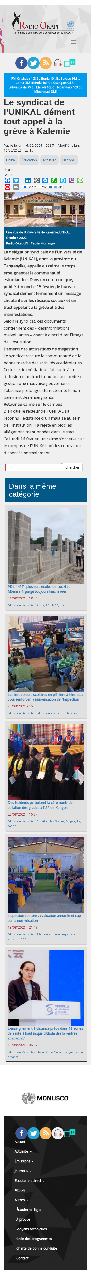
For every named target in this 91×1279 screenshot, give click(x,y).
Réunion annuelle (48, 934)
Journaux (22, 1170)
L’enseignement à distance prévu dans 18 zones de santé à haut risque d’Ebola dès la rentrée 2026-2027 (45, 1033)
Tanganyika (73, 821)
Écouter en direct (28, 1180)
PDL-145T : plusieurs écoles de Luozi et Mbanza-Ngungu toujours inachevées (39, 589)
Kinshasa (72, 713)
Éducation (29, 160)
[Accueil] (43, 23)
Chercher (72, 467)
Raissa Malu (52, 1052)
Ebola (40, 1052)
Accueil (20, 1141)
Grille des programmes (34, 1238)
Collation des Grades (50, 821)
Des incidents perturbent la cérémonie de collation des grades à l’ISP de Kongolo (40, 805)
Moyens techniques (31, 1229)
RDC (23, 939)
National (68, 160)
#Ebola (20, 1190)
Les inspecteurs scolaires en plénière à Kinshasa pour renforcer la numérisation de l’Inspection (45, 697)
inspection (58, 713)
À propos (23, 1219)
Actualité (49, 160)
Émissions (23, 1161)
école (40, 605)
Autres (20, 1200)
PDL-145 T (52, 605)
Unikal (11, 160)
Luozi (63, 605)
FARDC (12, 826)
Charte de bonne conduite (36, 1248)
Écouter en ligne (28, 1209)
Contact (22, 1258)
